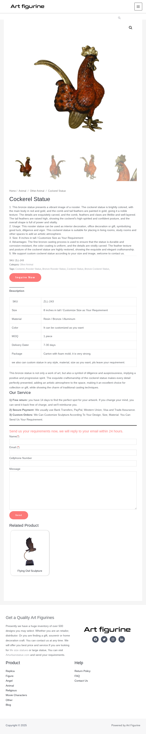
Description (16, 290)
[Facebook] (95, 639)
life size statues (19, 650)
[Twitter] (104, 639)
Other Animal (37, 191)
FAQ (77, 676)
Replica (10, 671)
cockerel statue (75, 269)
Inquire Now (25, 277)
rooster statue (33, 269)
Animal (22, 191)
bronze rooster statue (54, 269)
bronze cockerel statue (97, 269)
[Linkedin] (121, 639)
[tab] (16, 291)
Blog (8, 704)
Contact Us (81, 680)
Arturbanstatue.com (17, 655)
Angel (9, 680)
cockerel (20, 269)
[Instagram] (113, 639)
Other (9, 700)
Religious (11, 690)
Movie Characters (16, 695)
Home (12, 191)
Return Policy (82, 671)
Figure (9, 676)
